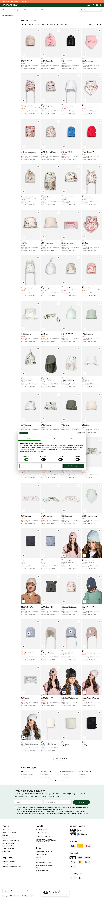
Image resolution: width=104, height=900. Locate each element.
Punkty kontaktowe (41, 854)
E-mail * (18, 802)
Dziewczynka (16, 10)
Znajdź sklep (6, 851)
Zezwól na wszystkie (73, 465)
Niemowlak (5, 10)
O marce (38, 857)
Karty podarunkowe (8, 843)
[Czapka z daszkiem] (71, 88)
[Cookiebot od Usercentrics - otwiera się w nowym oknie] (78, 433)
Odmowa (30, 465)
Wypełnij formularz (41, 830)
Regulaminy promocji (8, 861)
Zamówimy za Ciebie (8, 846)
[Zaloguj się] (93, 5)
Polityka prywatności (8, 864)
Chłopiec (26, 10)
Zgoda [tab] (29, 438)
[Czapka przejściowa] (31, 43)
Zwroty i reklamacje (8, 838)
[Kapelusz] (31, 225)
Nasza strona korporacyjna (44, 851)
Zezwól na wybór (52, 465)
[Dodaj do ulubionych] (38, 30)
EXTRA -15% (14, 1)
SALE (42, 10)
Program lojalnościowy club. (10, 840)
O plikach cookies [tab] (75, 438)
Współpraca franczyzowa (43, 862)
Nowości (35, 10)
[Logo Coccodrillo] (9, 5)
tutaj (86, 813)
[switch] (43, 459)
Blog (37, 860)
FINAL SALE (5, 1)
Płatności (5, 835)
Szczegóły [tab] (52, 438)
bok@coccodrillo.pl (44, 836)
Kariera (38, 868)
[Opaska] (71, 225)
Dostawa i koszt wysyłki (9, 832)
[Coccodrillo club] (89, 5)
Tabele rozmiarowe (8, 848)
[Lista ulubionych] (97, 5)
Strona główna (6, 15)
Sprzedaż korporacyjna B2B (44, 865)
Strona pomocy (6, 830)
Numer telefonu (50, 802)
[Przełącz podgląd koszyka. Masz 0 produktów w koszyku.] (101, 5)
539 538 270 (41, 833)
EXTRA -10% (24, 1)
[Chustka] (92, 43)
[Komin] (31, 134)
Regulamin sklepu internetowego (11, 866)
